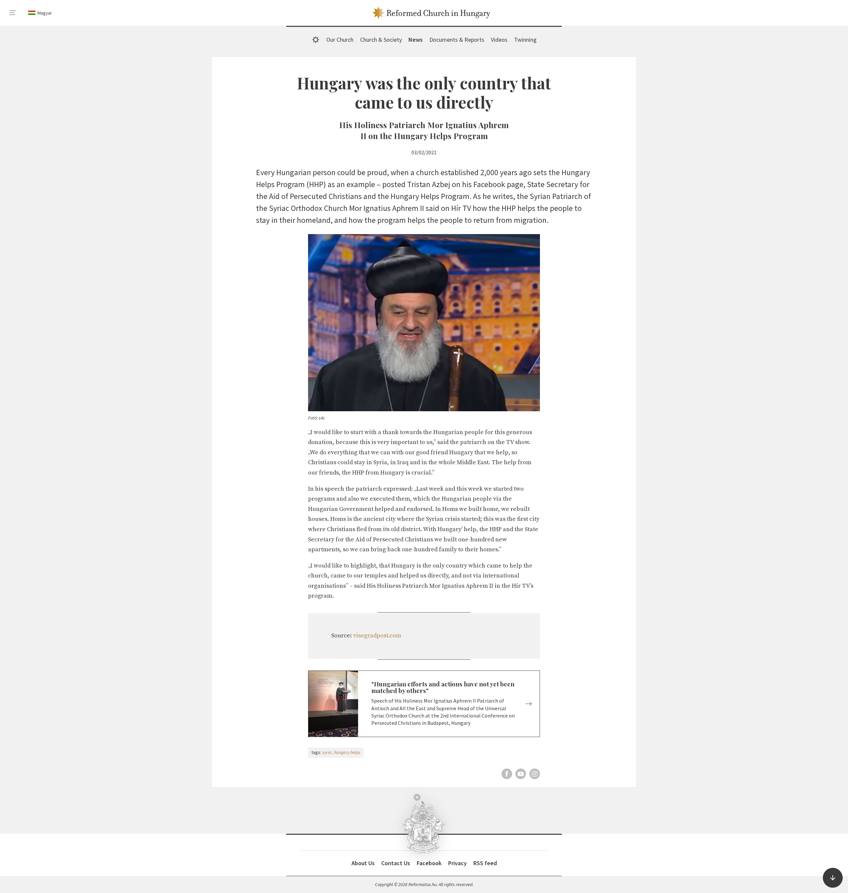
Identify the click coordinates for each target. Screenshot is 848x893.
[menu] (13, 13)
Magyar (44, 13)
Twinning (525, 39)
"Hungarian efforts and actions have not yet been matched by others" (442, 687)
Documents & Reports (456, 39)
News (415, 39)
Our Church (339, 39)
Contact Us (395, 863)
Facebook (429, 863)
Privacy (457, 863)
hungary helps (347, 752)
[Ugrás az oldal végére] (833, 878)
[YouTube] (520, 774)
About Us (363, 863)
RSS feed (485, 863)
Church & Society (381, 39)
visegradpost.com (377, 635)
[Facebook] (507, 774)
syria (327, 752)
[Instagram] (534, 774)
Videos (499, 39)
